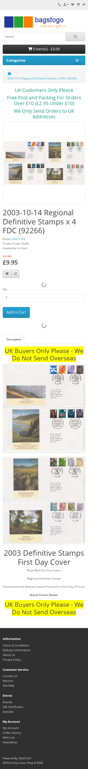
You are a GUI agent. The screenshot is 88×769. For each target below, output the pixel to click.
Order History (12, 733)
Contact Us (10, 676)
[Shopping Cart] (78, 4)
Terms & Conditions (16, 645)
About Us (9, 655)
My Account (11, 728)
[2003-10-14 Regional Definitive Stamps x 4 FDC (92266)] (44, 164)
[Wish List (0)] (72, 4)
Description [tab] (14, 339)
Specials (8, 712)
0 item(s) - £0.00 (46, 49)
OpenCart (24, 758)
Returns (8, 681)
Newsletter (10, 742)
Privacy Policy (12, 660)
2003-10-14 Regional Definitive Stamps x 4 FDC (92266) (42, 78)
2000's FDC (19, 239)
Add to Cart (16, 312)
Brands (7, 702)
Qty (5, 289)
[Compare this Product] (15, 274)
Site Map (8, 685)
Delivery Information (16, 650)
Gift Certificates (13, 707)
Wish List (9, 737)
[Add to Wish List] (7, 274)
